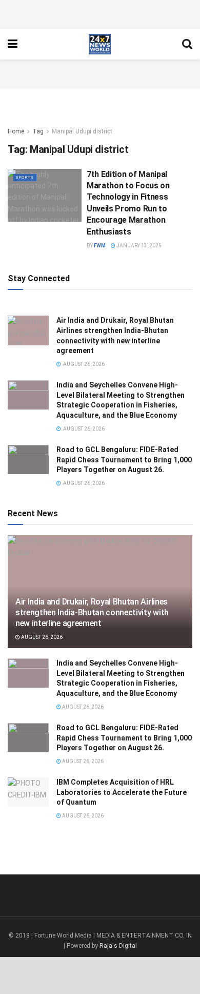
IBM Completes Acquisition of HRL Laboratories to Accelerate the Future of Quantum (121, 792)
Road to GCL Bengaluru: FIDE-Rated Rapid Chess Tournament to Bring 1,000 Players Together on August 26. (124, 459)
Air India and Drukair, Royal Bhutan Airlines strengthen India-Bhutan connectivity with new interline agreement (92, 612)
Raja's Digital (118, 945)
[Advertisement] (100, 13)
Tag (38, 131)
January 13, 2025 (138, 245)
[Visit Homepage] (100, 44)
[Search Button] (187, 44)
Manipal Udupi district (82, 131)
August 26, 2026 (41, 637)
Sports (24, 177)
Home (16, 131)
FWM (100, 245)
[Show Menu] (12, 44)
